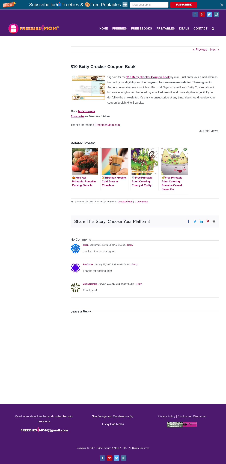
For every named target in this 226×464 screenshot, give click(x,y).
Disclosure (184, 416)
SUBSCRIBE (184, 4)
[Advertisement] (33, 68)
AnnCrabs (88, 264)
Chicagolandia (90, 284)
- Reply (129, 245)
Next (213, 49)
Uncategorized (125, 201)
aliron (85, 245)
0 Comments (141, 201)
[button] (113, 4)
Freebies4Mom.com (107, 124)
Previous (201, 49)
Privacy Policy (166, 416)
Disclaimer (199, 416)
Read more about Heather (31, 416)
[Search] (213, 29)
